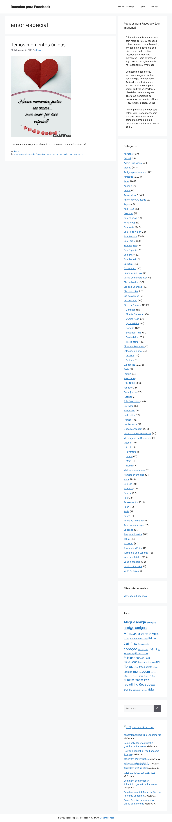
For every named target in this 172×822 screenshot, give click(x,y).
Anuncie (155, 6)
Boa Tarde (129, 241)
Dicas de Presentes (134, 346)
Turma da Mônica (133, 548)
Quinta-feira (132, 323)
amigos (141, 628)
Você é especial (132, 562)
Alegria (127, 167)
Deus (153, 649)
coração (31, 154)
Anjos (127, 204)
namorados (78, 154)
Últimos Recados (126, 6)
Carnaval (128, 264)
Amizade (128, 176)
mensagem (141, 672)
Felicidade (129, 378)
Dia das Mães (131, 291)
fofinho (136, 667)
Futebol (128, 396)
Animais (128, 186)
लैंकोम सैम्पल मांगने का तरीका (136, 768)
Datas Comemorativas (136, 277)
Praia (126, 511)
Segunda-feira (133, 332)
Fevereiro (131, 452)
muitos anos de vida (141, 676)
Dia (159, 650)
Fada (126, 369)
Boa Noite (129, 227)
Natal (126, 479)
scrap (128, 689)
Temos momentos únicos (38, 44)
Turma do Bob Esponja (136, 552)
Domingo (130, 309)
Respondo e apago (134, 525)
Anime (127, 190)
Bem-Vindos (130, 218)
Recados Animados (134, 520)
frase (142, 666)
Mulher (152, 676)
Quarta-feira (132, 319)
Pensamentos (131, 502)
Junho (129, 456)
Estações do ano (133, 351)
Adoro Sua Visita (133, 163)
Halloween (129, 410)
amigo (129, 627)
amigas (151, 622)
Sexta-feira (132, 337)
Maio (128, 461)
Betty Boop (129, 222)
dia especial (129, 654)
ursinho (143, 690)
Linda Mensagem (133, 429)
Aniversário (130, 195)
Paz (126, 497)
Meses (127, 442)
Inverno (130, 355)
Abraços (128, 154)
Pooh (126, 507)
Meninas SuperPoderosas (137, 433)
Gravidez (128, 406)
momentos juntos (64, 154)
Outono (130, 360)
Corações (40, 154)
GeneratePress (107, 817)
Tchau (127, 539)
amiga (141, 622)
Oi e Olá (128, 484)
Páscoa (128, 493)
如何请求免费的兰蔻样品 (136, 759)
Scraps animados (133, 534)
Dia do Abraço (131, 296)
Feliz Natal (129, 383)
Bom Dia (128, 254)
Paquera (128, 488)
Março (129, 465)
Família (127, 374)
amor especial (20, 154)
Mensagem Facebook (135, 596)
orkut (127, 679)
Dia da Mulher (131, 282)
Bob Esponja (130, 250)
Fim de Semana (134, 314)
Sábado (130, 328)
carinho (130, 643)
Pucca (127, 516)
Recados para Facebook (30, 7)
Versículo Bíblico (132, 557)
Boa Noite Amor (132, 231)
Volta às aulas (131, 571)
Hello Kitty (129, 415)
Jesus (156, 667)
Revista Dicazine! (143, 727)
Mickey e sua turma (134, 470)
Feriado (128, 387)
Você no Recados (133, 566)
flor (158, 662)
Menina (128, 671)
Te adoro (128, 543)
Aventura (128, 213)
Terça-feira (132, 341)
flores (128, 666)
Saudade (128, 529)
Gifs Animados (132, 401)
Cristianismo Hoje (133, 273)
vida (150, 689)
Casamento (130, 268)
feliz (141, 657)
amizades (146, 634)
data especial (143, 650)
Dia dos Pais (130, 300)
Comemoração (143, 644)
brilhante (135, 638)
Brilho (152, 638)
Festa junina (130, 392)
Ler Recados (130, 424)
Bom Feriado (130, 259)
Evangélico (129, 364)
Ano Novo (129, 209)
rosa (153, 685)
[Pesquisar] (157, 708)
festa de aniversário (146, 662)
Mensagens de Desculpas (137, 438)
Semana (136, 690)
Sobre (142, 6)
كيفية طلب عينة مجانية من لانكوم (139, 772)
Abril (128, 447)
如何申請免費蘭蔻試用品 (136, 763)
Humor (127, 419)
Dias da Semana (132, 305)
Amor (16, 151)
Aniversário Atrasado (135, 199)
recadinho (131, 684)
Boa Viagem (130, 245)
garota (149, 667)
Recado (145, 684)
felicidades (131, 658)
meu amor (50, 154)
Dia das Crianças (133, 286)
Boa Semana (130, 236)
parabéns (137, 679)
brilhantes (144, 639)
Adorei (127, 158)
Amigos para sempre (135, 172)
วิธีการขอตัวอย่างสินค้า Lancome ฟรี (142, 735)
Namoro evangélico (134, 474)
